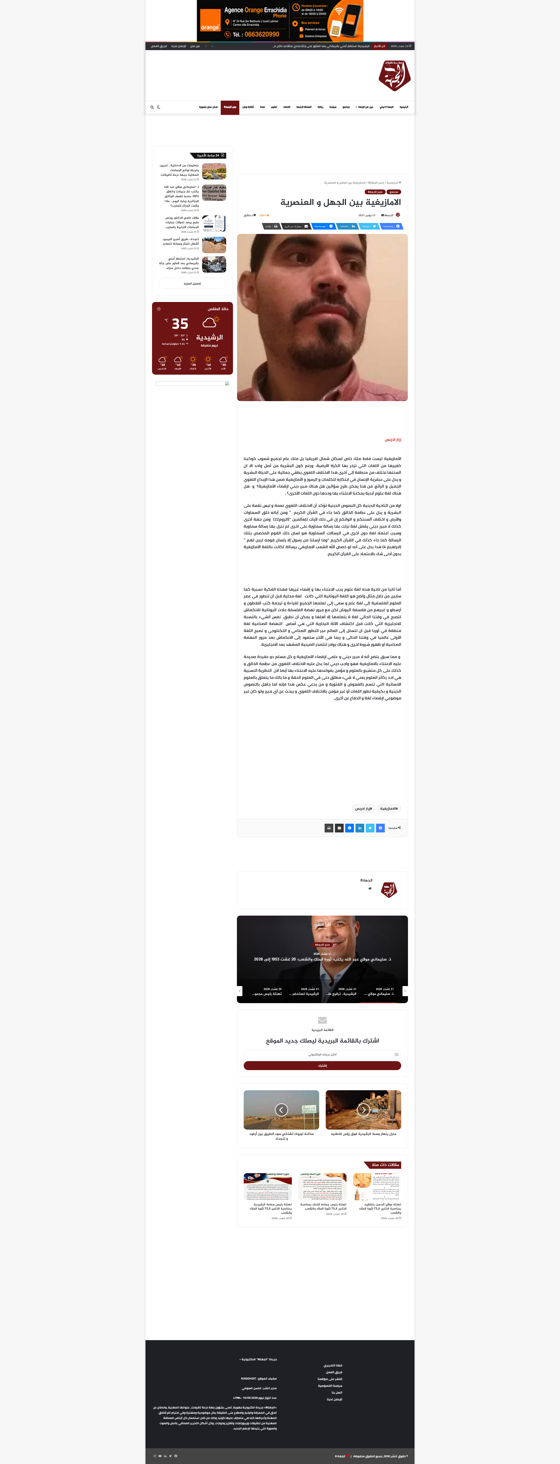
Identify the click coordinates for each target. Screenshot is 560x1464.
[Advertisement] (235, 64)
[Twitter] (370, 828)
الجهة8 (389, 215)
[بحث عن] (152, 107)
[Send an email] (382, 215)
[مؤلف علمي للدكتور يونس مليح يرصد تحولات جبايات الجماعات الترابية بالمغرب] (214, 223)
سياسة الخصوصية (330, 1386)
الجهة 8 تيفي (387, 107)
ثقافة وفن (248, 107)
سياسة (332, 107)
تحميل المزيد (192, 283)
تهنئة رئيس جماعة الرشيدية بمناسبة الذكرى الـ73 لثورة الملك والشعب (271, 1208)
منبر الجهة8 (230, 107)
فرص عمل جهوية (208, 107)
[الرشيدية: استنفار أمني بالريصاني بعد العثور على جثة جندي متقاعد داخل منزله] (214, 264)
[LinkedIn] (359, 828)
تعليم (274, 107)
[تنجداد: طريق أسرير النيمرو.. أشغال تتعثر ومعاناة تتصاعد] (214, 245)
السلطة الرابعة (304, 107)
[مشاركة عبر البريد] (339, 828)
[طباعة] (329, 828)
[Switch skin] (158, 107)
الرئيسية (404, 107)
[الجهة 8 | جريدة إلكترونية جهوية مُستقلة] (394, 75)
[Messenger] (349, 828)
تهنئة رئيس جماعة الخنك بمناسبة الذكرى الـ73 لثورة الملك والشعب (323, 1206)
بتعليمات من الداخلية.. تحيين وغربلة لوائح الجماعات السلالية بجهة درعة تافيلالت (179, 170)
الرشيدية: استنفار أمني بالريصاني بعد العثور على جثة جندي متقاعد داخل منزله (179, 263)
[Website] (370, 888)
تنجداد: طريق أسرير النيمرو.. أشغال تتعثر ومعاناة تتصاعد (180, 242)
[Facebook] (380, 828)
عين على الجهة (365, 107)
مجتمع (346, 107)
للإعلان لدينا (178, 46)
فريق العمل (159, 46)
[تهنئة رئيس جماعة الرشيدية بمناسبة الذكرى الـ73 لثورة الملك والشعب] (268, 1186)
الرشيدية (322, 944)
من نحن (195, 46)
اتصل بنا (337, 1392)
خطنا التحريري (333, 1365)
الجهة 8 (340, 1456)
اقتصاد (286, 107)
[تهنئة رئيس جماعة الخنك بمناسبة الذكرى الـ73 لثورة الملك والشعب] (322, 1186)
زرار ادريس (362, 808)
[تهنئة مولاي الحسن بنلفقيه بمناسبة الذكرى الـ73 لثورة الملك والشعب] (377, 1186)
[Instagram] (154, 1456)
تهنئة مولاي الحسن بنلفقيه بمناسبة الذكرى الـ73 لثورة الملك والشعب (380, 1208)
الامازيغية (388, 808)
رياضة (320, 107)
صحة (262, 107)
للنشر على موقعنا (330, 1379)
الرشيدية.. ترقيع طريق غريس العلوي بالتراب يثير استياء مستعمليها (322, 959)
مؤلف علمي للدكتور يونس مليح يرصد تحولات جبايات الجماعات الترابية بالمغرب (182, 222)
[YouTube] (160, 1456)
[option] (322, 959)
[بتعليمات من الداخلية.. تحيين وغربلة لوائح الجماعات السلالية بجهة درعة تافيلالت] (214, 171)
